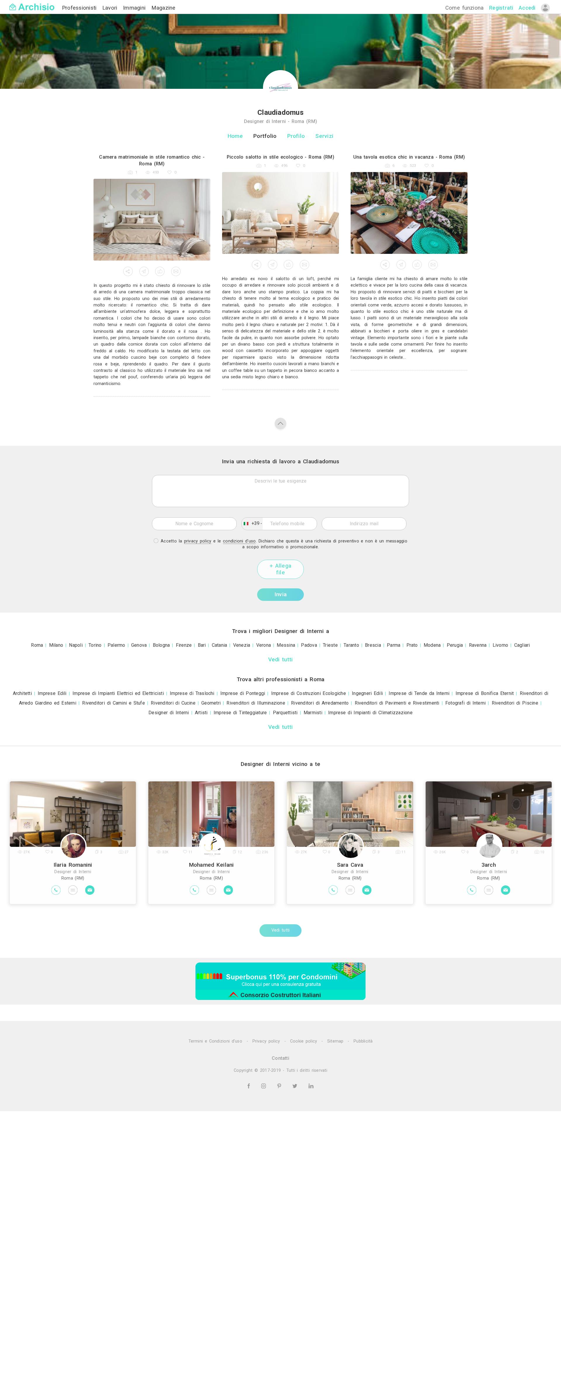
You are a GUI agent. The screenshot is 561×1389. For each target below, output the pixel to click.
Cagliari (522, 645)
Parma (393, 645)
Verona (263, 645)
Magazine (163, 8)
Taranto (351, 645)
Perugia (455, 645)
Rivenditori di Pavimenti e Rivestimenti (397, 703)
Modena (432, 645)
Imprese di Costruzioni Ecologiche (308, 693)
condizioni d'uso (239, 541)
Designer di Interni (168, 712)
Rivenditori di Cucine (173, 703)
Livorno (500, 645)
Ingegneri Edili (367, 693)
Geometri (211, 703)
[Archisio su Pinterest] (280, 1085)
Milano (56, 645)
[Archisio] (31, 3)
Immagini (135, 8)
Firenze (184, 645)
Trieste (330, 645)
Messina (286, 645)
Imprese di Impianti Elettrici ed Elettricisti (118, 693)
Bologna (161, 645)
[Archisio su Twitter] (296, 1085)
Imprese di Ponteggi (242, 693)
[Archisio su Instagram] (265, 1085)
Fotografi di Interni (465, 703)
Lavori (111, 8)
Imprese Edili (52, 693)
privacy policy (198, 541)
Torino (95, 645)
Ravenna (478, 645)
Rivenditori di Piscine (515, 703)
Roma (37, 645)
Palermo (116, 645)
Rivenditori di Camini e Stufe (113, 703)
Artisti (201, 712)
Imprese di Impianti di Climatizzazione (370, 712)
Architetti (22, 693)
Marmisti (313, 712)
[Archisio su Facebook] (249, 1085)
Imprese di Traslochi (192, 693)
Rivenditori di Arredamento (320, 703)
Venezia (241, 645)
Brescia (373, 645)
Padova (309, 645)
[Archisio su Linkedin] (311, 1085)
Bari (202, 645)
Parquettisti (285, 712)
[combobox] (252, 524)
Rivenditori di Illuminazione (255, 703)
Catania (219, 645)
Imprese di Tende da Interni (419, 693)
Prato (412, 645)
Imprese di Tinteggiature (240, 712)
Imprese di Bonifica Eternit (485, 693)
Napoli (75, 645)
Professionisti (80, 8)
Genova (139, 645)
